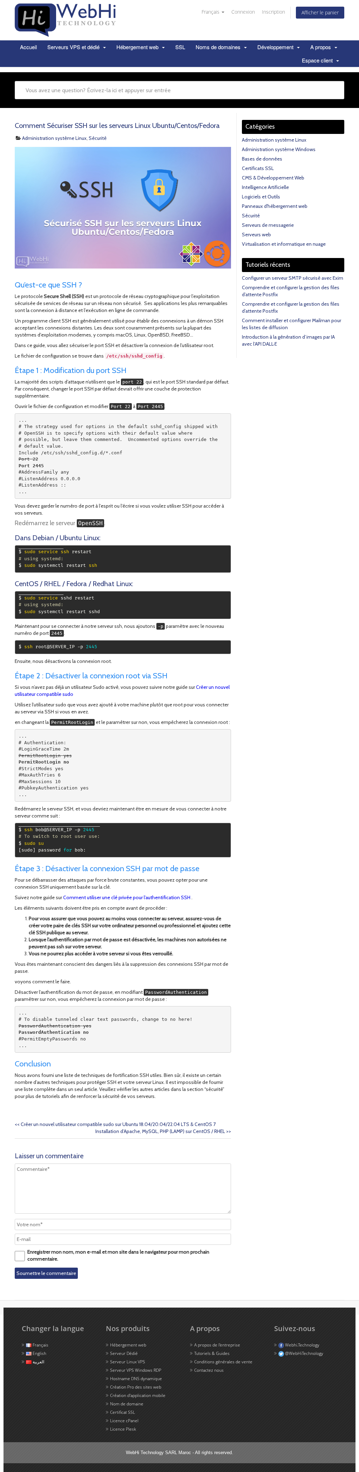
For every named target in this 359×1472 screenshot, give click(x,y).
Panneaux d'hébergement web (274, 206)
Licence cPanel (124, 1421)
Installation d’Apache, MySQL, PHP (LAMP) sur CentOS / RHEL (163, 1131)
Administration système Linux (54, 138)
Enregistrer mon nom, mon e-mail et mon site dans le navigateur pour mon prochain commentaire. (118, 1255)
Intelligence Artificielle (265, 187)
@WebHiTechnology (303, 1353)
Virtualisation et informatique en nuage (284, 244)
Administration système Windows (279, 149)
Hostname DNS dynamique (136, 1379)
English (39, 1353)
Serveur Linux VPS (127, 1362)
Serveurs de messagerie (268, 225)
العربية (38, 1362)
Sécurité (98, 138)
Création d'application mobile (137, 1395)
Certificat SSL (122, 1412)
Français (210, 11)
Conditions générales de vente (223, 1362)
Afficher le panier (320, 12)
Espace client (318, 60)
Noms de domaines (219, 46)
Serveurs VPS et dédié (74, 46)
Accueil (28, 46)
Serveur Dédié (124, 1353)
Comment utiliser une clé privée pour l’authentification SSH (127, 897)
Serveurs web (256, 234)
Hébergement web (138, 46)
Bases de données (262, 159)
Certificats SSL (258, 168)
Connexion (243, 11)
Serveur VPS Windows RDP (135, 1370)
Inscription (273, 11)
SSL (180, 46)
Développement (276, 46)
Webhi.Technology (301, 1345)
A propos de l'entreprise (217, 1345)
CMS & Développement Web (273, 178)
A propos (321, 46)
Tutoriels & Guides (212, 1353)
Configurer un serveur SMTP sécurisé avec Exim (292, 278)
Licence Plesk (123, 1429)
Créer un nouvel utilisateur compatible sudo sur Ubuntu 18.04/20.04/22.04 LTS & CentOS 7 (115, 1124)
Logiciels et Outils (261, 197)
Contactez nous (209, 1370)
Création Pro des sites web (135, 1387)
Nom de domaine (126, 1404)
